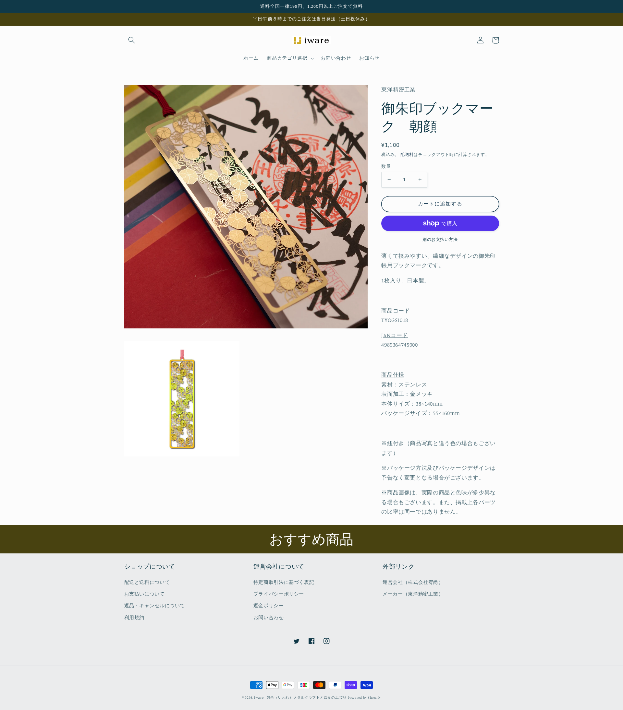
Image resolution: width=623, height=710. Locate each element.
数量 (386, 166)
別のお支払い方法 (440, 239)
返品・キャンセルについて (154, 605)
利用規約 (134, 617)
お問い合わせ (268, 617)
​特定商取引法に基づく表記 (283, 582)
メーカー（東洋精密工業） (413, 594)
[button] (131, 40)
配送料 (407, 154)
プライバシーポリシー (278, 594)
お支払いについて (144, 594)
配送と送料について (147, 582)
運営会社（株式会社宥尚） (413, 582)
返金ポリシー (268, 605)
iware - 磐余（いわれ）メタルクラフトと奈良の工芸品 (300, 697)
